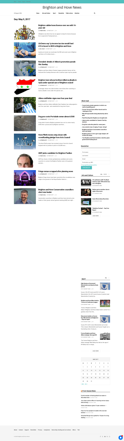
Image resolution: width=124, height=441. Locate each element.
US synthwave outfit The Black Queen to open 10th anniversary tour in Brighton (101, 181)
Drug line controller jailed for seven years (93, 124)
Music (105, 174)
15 (83, 374)
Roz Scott (42, 48)
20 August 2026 (97, 185)
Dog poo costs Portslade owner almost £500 (56, 117)
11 (95, 370)
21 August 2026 (86, 289)
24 (91, 377)
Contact (19, 1)
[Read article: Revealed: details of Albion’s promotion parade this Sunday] (25, 68)
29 (83, 381)
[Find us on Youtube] (103, 13)
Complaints (47, 430)
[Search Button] (94, 13)
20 (103, 374)
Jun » (86, 384)
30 (87, 381)
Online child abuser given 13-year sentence (93, 405)
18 (95, 374)
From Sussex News (89, 391)
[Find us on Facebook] (100, 437)
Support (23, 1)
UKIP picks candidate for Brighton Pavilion (55, 153)
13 (103, 370)
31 (91, 381)
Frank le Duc (43, 30)
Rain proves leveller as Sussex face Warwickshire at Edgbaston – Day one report (89, 317)
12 (99, 370)
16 (87, 374)
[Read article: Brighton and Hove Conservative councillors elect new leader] (25, 196)
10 (91, 370)
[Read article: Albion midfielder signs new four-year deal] (25, 105)
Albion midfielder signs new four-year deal (55, 98)
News (37, 13)
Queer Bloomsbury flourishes (100, 199)
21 (108, 374)
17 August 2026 (97, 193)
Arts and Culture (46, 13)
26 (99, 377)
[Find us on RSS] (106, 13)
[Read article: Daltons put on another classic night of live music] (86, 192)
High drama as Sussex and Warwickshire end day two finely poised (89, 285)
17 (91, 374)
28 (108, 377)
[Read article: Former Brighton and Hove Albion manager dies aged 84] (105, 336)
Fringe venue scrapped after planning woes (55, 171)
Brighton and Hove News (62, 7)
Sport (54, 13)
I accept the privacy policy (89, 165)
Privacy (40, 430)
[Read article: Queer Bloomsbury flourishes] (86, 201)
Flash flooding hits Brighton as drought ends (94, 118)
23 (87, 377)
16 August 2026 (97, 201)
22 (83, 377)
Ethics (74, 430)
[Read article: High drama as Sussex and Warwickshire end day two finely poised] (105, 286)
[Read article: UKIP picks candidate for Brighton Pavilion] (25, 160)
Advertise (77, 13)
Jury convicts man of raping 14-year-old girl (94, 127)
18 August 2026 (86, 337)
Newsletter (28, 1)
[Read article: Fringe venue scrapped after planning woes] (25, 178)
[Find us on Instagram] (109, 13)
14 (108, 370)
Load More (96, 215)
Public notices (69, 13)
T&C (78, 430)
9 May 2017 (51, 30)
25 (95, 377)
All (101, 174)
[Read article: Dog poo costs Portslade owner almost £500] (25, 123)
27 (103, 377)
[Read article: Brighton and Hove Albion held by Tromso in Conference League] (105, 303)
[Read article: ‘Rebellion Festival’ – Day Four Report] (86, 211)
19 (99, 374)
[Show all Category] (109, 174)
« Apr (82, 384)
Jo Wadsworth (43, 67)
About (15, 1)
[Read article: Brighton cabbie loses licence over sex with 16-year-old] (25, 32)
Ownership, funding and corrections (61, 430)
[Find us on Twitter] (100, 13)
